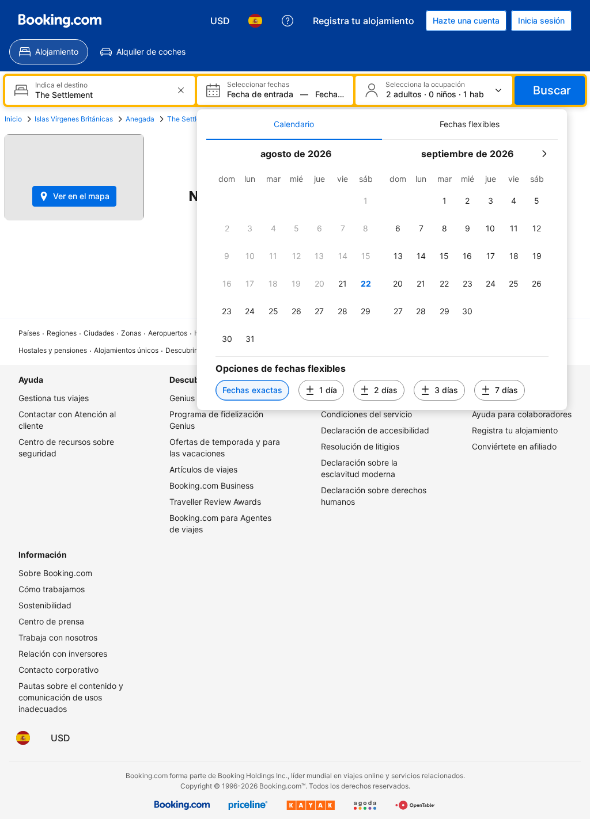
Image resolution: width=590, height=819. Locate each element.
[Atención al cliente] (287, 21)
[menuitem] (48, 51)
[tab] (294, 124)
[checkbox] (365, 201)
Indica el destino (61, 85)
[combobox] (101, 94)
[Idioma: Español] (255, 21)
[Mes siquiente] (544, 153)
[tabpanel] (382, 275)
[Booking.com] (59, 21)
